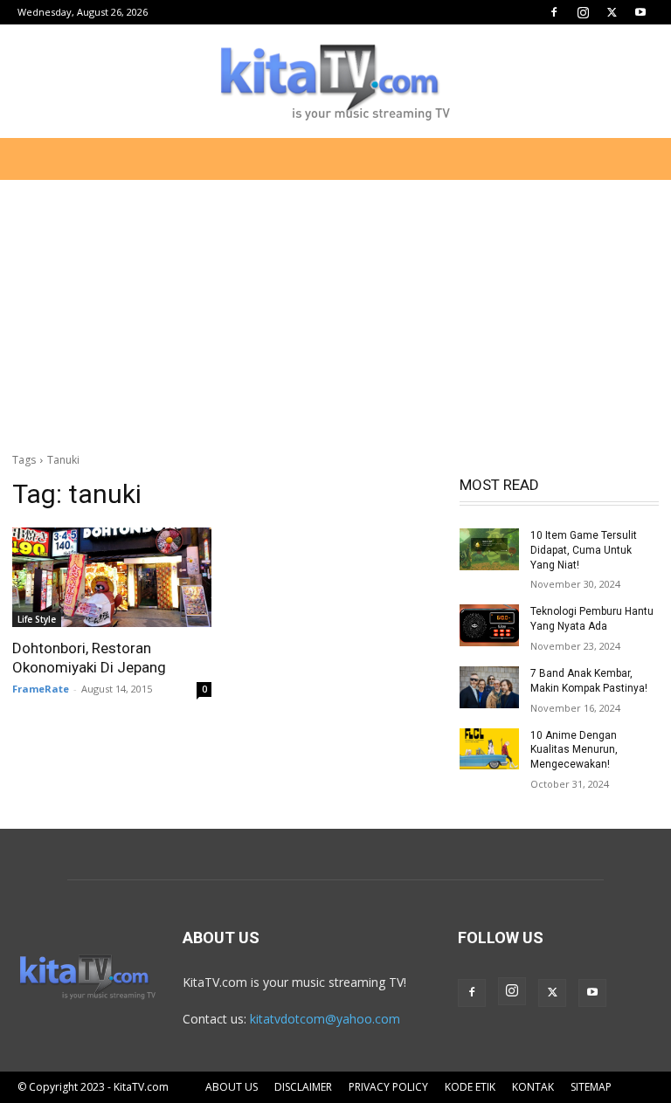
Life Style (36, 619)
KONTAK (533, 1086)
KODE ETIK (470, 1086)
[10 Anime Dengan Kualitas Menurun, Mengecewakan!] (489, 749)
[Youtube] (640, 12)
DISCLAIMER (303, 1086)
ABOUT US (231, 1086)
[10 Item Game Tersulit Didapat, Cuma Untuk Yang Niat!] (489, 549)
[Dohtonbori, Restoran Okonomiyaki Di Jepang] (111, 577)
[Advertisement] (335, 309)
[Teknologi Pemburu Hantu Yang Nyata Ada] (489, 625)
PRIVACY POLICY (388, 1086)
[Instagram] (583, 12)
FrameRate (40, 688)
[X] (611, 12)
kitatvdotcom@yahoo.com (325, 1018)
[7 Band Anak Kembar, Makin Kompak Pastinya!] (489, 687)
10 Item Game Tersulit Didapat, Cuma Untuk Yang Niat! (583, 550)
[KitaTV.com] (335, 82)
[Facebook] (554, 12)
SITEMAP (591, 1086)
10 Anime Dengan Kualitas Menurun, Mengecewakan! (574, 750)
